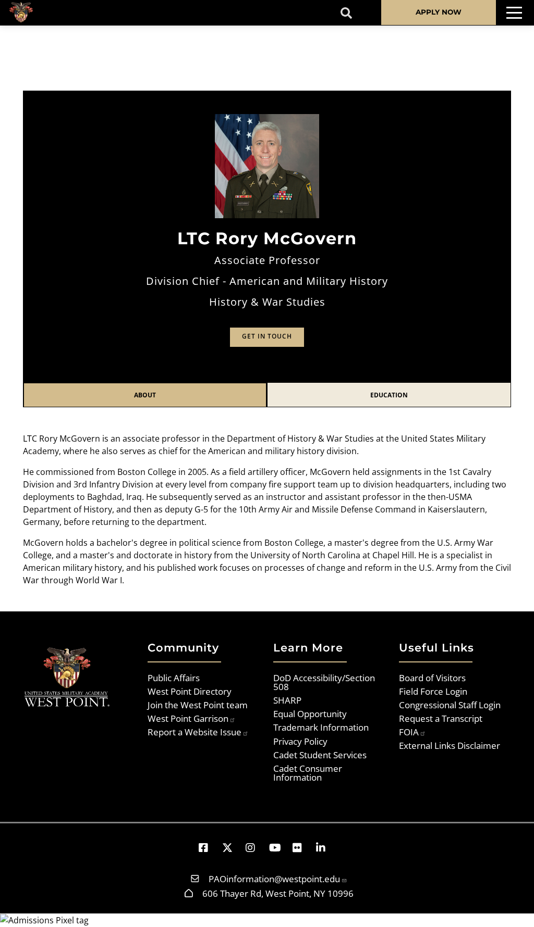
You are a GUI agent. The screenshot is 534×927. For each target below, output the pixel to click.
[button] (208, 847)
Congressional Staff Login (450, 704)
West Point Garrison (188, 718)
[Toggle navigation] (514, 13)
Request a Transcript (440, 718)
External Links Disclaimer (449, 745)
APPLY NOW (439, 12)
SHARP (287, 700)
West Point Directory (190, 691)
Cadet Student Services (320, 754)
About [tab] (145, 395)
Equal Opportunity (310, 713)
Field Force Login (433, 691)
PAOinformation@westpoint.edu (274, 878)
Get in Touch (267, 336)
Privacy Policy (300, 741)
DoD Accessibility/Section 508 (324, 682)
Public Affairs (174, 677)
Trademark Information (321, 727)
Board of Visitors (432, 677)
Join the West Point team (198, 704)
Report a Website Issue (194, 731)
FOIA (409, 731)
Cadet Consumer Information (307, 772)
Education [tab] (389, 395)
